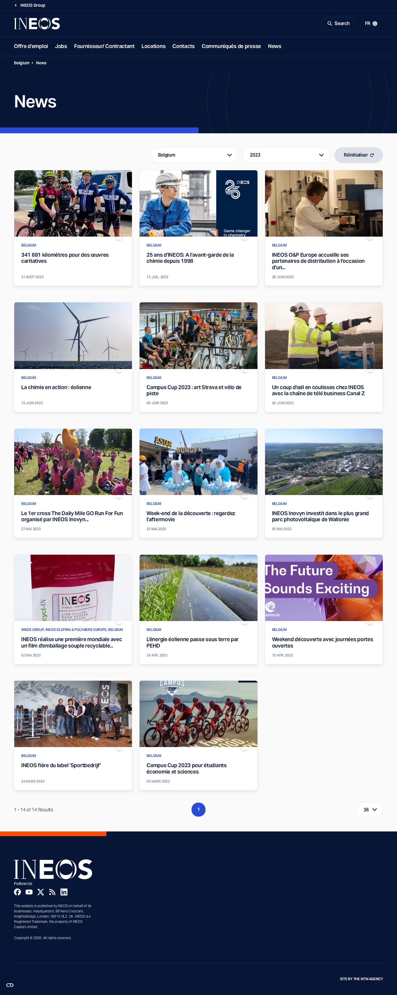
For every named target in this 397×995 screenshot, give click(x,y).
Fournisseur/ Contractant (104, 46)
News (274, 46)
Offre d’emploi (31, 46)
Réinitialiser (356, 155)
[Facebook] (17, 891)
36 (366, 810)
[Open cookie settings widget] (10, 985)
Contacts (183, 46)
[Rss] (52, 891)
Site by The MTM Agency (361, 979)
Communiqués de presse (231, 46)
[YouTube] (29, 891)
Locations (153, 46)
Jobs (61, 46)
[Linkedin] (63, 891)
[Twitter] (40, 891)
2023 (255, 155)
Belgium (21, 63)
